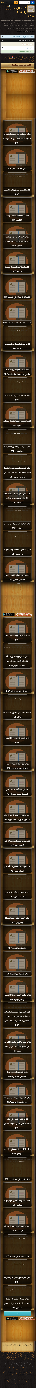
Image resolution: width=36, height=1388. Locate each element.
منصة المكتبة (21, 1372)
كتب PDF (4, 2)
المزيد (17, 1313)
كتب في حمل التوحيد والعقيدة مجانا (15, 1353)
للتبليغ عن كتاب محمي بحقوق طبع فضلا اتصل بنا (14, 1368)
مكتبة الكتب (29, 1372)
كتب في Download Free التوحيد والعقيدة (17, 1359)
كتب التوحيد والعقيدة (25, 51)
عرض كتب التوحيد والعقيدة (25, 40)
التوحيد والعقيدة (27, 48)
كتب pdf (17, 1374)
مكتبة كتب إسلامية (27, 44)
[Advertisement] (17, 597)
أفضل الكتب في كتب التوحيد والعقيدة (22, 36)
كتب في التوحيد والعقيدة (12, 1355)
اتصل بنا (22, 1374)
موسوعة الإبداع (16, 1384)
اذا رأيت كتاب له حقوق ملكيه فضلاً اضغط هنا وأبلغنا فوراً (16, 1380)
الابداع (32, 57)
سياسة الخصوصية (13, 1372)
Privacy (10, 1374)
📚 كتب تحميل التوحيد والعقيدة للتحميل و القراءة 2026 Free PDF (19, 58)
